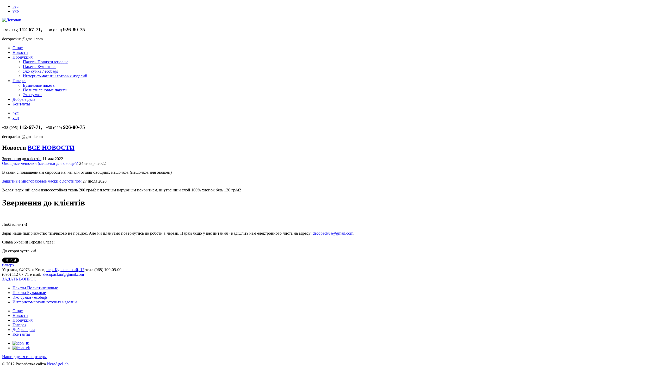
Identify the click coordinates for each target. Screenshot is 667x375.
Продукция (23, 57)
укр (16, 11)
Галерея (19, 80)
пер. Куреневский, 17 (65, 269)
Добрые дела (24, 99)
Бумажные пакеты (39, 85)
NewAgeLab (58, 364)
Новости (20, 52)
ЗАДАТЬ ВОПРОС (19, 279)
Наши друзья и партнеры (24, 356)
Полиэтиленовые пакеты (45, 90)
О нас (18, 48)
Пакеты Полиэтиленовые (45, 62)
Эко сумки (32, 94)
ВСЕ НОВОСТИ (51, 147)
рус (15, 6)
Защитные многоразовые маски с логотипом (42, 181)
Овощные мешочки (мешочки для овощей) (40, 163)
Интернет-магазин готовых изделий (55, 76)
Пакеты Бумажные (39, 66)
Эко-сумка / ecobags (40, 71)
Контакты (21, 104)
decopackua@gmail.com (333, 233)
